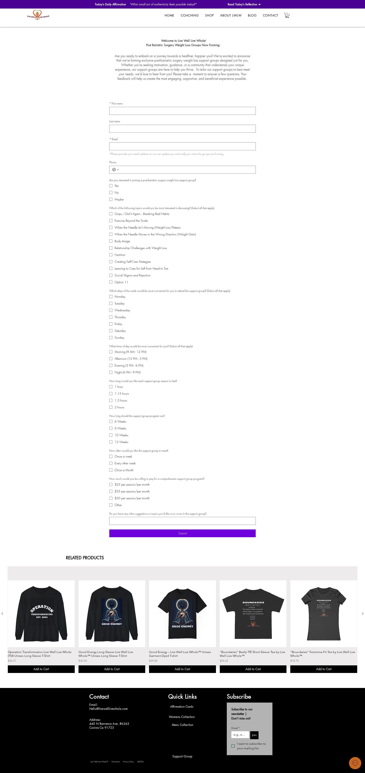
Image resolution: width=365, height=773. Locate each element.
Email (113, 139)
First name (116, 103)
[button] (287, 15)
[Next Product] (362, 613)
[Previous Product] (2, 613)
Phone (112, 162)
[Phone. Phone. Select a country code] (115, 169)
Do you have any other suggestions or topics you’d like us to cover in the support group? (157, 513)
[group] (182, 626)
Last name (114, 121)
